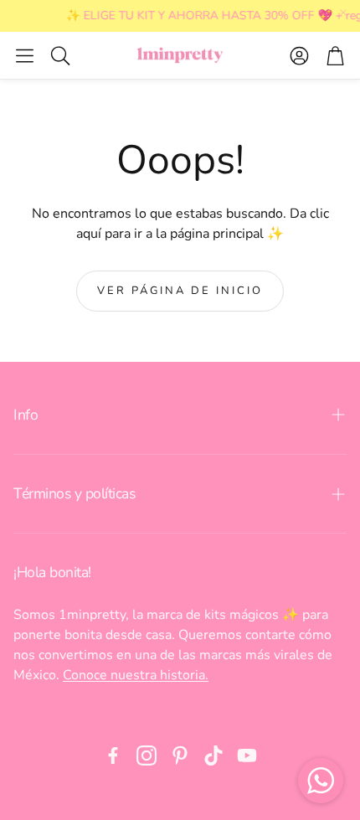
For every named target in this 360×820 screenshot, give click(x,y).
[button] (24, 55)
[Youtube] (247, 755)
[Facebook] (113, 755)
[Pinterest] (180, 755)
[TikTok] (213, 755)
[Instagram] (146, 755)
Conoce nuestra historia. (135, 675)
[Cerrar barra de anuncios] (343, 12)
